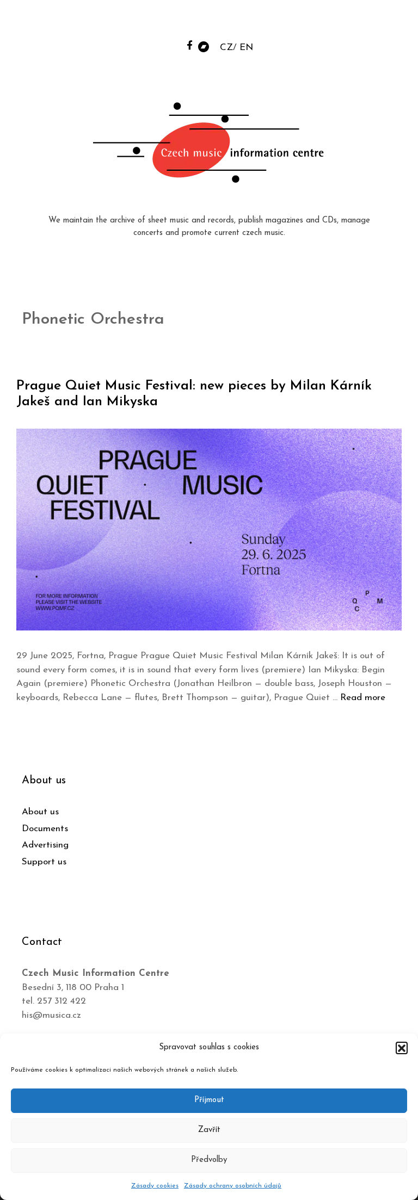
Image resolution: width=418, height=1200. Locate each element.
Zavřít (209, 1130)
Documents (45, 828)
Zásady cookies (155, 1186)
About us (40, 812)
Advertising (45, 845)
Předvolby (209, 1160)
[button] (401, 1047)
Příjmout (209, 1100)
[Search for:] (327, 22)
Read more (362, 697)
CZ (226, 47)
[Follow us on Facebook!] (190, 45)
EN (246, 47)
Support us (44, 862)
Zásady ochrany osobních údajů (232, 1186)
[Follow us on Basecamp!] (203, 46)
